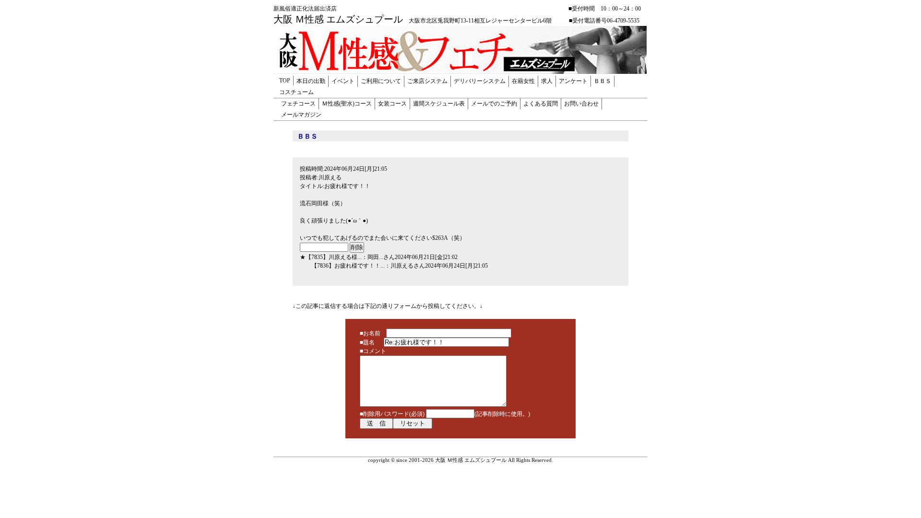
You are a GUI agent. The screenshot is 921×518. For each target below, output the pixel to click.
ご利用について (381, 81)
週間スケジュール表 (439, 103)
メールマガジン (301, 115)
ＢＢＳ (602, 81)
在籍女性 (523, 81)
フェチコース (298, 103)
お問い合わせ (581, 103)
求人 (547, 81)
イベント (342, 81)
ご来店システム (427, 81)
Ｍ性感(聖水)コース (347, 103)
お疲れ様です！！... (359, 265)
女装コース (392, 103)
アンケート (573, 81)
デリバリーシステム (480, 81)
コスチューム (296, 92)
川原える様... (345, 257)
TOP (284, 80)
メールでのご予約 (494, 103)
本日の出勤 (310, 81)
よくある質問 (540, 103)
